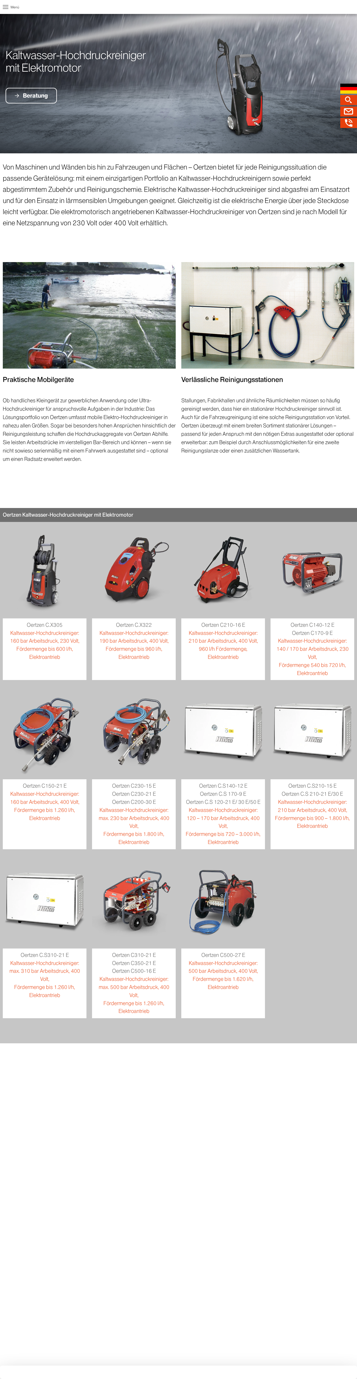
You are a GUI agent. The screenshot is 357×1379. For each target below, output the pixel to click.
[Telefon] (348, 123)
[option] (178, 83)
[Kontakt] (348, 112)
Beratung (35, 95)
